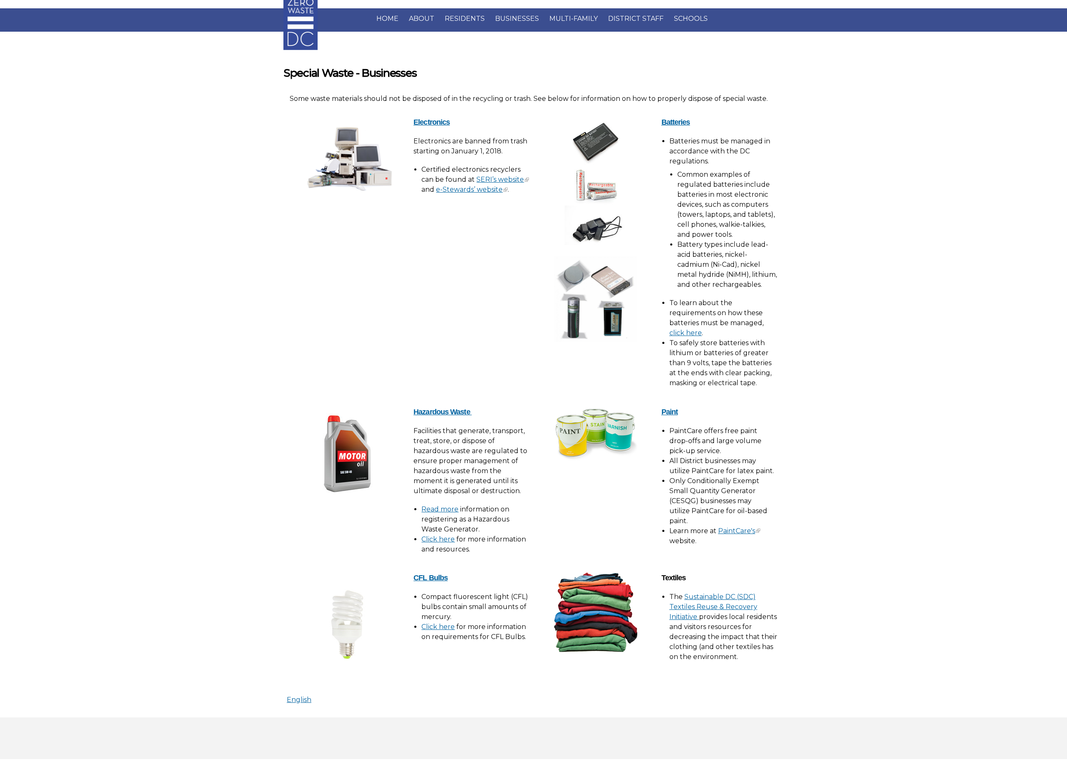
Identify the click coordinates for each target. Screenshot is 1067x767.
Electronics (431, 122)
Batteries (675, 122)
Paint (669, 412)
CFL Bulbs (430, 578)
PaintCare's (736, 531)
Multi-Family (573, 19)
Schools (691, 19)
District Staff (636, 19)
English (299, 700)
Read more (439, 509)
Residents (465, 19)
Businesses (517, 19)
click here (685, 333)
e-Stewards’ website (469, 189)
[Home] (300, 48)
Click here (438, 539)
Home (387, 19)
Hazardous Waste (442, 412)
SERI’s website (500, 179)
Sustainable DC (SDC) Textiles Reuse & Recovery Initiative (713, 607)
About (421, 19)
